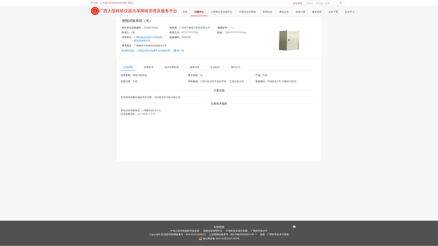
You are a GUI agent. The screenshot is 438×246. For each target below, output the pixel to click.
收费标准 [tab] (148, 67)
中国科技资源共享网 (236, 230)
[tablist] (219, 67)
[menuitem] (185, 12)
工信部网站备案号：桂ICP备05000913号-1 (233, 234)
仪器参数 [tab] (128, 67)
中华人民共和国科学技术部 (184, 230)
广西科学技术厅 (259, 230)
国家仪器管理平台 (212, 230)
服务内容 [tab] (194, 67)
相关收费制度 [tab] (171, 67)
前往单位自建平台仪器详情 (155, 50)
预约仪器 (129, 50)
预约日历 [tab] (235, 67)
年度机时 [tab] (215, 67)
